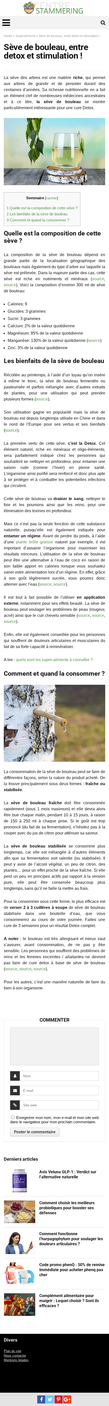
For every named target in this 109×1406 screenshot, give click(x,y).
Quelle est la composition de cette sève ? (42, 208)
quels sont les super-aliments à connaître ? (54, 660)
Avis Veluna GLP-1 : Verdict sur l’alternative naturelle (67, 1174)
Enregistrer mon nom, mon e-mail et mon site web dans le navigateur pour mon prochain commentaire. (54, 1119)
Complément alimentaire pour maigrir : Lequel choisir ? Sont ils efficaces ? (69, 1300)
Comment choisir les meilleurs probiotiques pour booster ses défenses (67, 1207)
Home (8, 36)
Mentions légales (16, 1360)
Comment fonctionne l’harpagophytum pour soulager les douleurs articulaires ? (71, 1238)
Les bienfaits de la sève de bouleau (37, 214)
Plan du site (12, 1351)
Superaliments (25, 36)
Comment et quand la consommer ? (38, 220)
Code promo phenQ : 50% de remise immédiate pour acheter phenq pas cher (72, 1269)
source (98, 279)
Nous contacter (15, 1355)
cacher (51, 198)
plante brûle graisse (34, 542)
